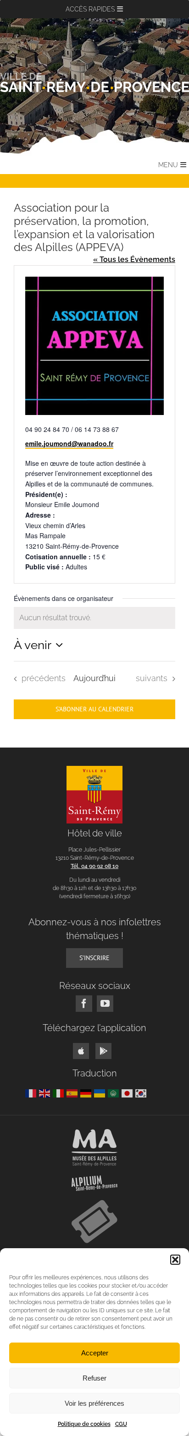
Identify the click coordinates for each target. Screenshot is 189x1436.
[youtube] (105, 1003)
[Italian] (60, 1092)
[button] (175, 1259)
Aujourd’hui (94, 678)
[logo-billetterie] (94, 1203)
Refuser (94, 1378)
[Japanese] (128, 1092)
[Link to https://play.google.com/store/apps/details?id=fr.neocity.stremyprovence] (103, 1051)
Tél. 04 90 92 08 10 (94, 866)
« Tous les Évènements (134, 259)
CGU (121, 1424)
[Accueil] (94, 82)
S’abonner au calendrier (94, 709)
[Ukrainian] (101, 1092)
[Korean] (142, 1092)
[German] (87, 1092)
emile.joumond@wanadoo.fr (69, 443)
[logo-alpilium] (94, 1178)
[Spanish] (73, 1092)
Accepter (94, 1353)
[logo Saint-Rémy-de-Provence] (95, 769)
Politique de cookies (84, 1424)
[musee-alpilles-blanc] (94, 1132)
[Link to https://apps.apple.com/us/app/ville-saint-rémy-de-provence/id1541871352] (81, 1051)
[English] (46, 1092)
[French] (32, 1092)
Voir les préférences (94, 1403)
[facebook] (84, 1003)
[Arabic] (115, 1092)
